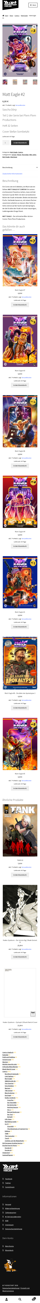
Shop (11, 16)
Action (14, 155)
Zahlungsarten (10, 1212)
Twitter (8, 1183)
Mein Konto (9, 1246)
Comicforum (9, 1187)
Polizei (19, 155)
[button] (34, 27)
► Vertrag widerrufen (13, 1217)
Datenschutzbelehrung (13, 1229)
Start (6, 16)
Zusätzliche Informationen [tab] (12, 174)
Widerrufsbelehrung (12, 1208)
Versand (8, 1204)
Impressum (9, 1225)
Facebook (8, 1179)
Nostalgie (25, 155)
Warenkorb (9, 1250)
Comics (17, 16)
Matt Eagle (24, 16)
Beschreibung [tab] (7, 167)
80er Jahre (32, 155)
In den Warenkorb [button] (20, 305)
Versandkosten (20, 105)
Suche (20, 1299)
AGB (6, 1221)
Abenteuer (13, 157)
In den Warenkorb (20, 143)
